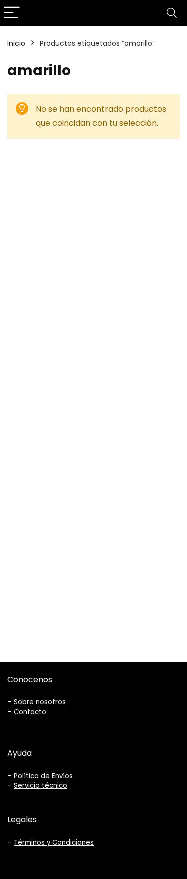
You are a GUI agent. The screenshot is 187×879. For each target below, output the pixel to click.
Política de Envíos (43, 776)
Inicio (16, 43)
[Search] (172, 13)
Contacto (30, 712)
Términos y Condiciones (54, 842)
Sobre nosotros (40, 702)
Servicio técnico (40, 785)
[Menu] (12, 13)
